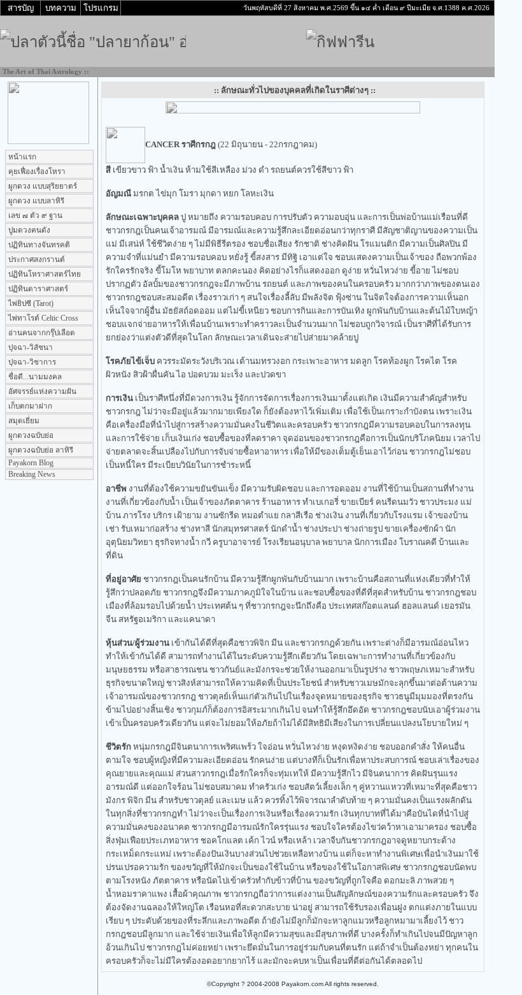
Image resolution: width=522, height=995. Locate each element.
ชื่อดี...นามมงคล (34, 377)
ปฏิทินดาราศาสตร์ (37, 289)
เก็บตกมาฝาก (29, 406)
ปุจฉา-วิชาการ (31, 362)
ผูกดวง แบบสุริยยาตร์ (41, 186)
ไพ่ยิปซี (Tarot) (29, 304)
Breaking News (30, 474)
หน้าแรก (21, 157)
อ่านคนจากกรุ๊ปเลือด (40, 333)
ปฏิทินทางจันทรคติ (38, 245)
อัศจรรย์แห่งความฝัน (41, 392)
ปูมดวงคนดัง (28, 230)
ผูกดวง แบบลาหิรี (35, 201)
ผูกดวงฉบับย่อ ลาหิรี (39, 450)
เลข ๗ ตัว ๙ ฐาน (34, 216)
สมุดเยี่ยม (22, 421)
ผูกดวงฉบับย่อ (29, 436)
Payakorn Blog (29, 463)
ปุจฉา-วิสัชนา (29, 348)
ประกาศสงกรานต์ (35, 260)
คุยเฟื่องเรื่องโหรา (36, 172)
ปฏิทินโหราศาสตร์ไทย (43, 274)
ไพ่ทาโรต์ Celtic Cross (42, 318)
